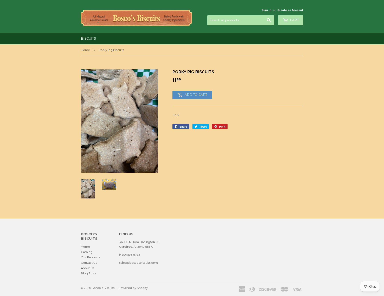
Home (85, 50)
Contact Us (89, 262)
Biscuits (88, 39)
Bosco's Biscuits (103, 288)
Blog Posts (88, 273)
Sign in (266, 10)
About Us (87, 268)
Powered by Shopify (133, 288)
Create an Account (290, 10)
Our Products (90, 257)
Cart (294, 20)
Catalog (86, 252)
